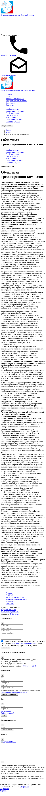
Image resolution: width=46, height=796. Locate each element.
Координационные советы (16, 101)
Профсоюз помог (12, 109)
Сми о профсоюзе (13, 115)
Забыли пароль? (7, 713)
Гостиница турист (13, 122)
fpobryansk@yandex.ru (10, 75)
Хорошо (3, 791)
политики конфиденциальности (24, 643)
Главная (9, 94)
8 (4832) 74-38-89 (29, 666)
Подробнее (24, 787)
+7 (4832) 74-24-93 (8, 55)
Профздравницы (12, 113)
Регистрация (6, 711)
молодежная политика (15, 111)
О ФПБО (9, 97)
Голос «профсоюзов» (14, 119)
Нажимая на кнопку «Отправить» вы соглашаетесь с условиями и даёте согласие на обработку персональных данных (23, 643)
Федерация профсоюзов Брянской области (18, 15)
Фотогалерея (11, 117)
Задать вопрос (7, 126)
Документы (10, 103)
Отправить (5, 648)
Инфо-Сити (14, 614)
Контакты (10, 105)
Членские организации (15, 99)
